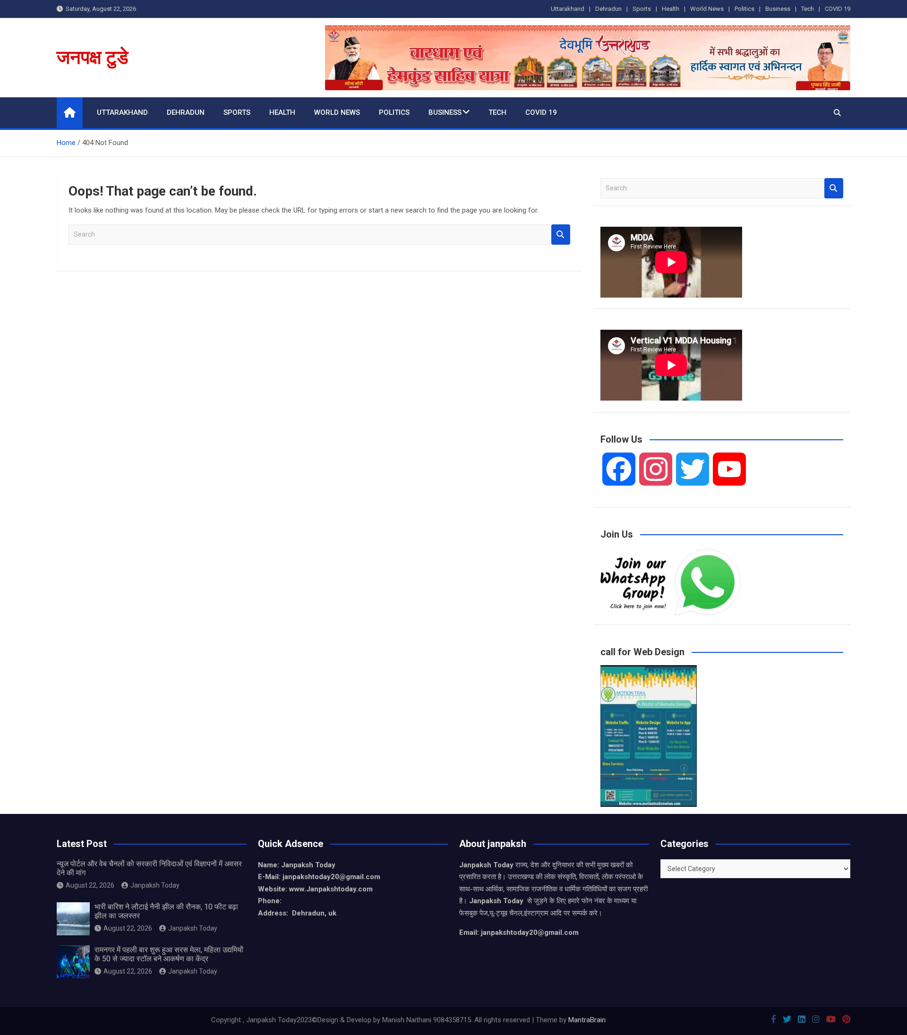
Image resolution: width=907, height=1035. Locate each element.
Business (777, 8)
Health (670, 8)
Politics (744, 8)
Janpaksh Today (155, 885)
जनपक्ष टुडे (92, 57)
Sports (642, 8)
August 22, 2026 (90, 885)
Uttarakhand (567, 8)
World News (707, 8)
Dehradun (608, 8)
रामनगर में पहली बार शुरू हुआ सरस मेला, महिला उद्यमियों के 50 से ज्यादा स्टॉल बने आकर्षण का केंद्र (168, 954)
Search (560, 234)
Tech (807, 8)
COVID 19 (837, 8)
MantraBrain (587, 1020)
